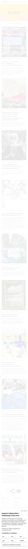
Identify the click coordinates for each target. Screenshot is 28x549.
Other (22, 540)
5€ (3, 536)
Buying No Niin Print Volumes (12, 545)
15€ (21, 536)
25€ (4, 540)
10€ (12, 536)
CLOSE (24, 510)
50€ (12, 540)
